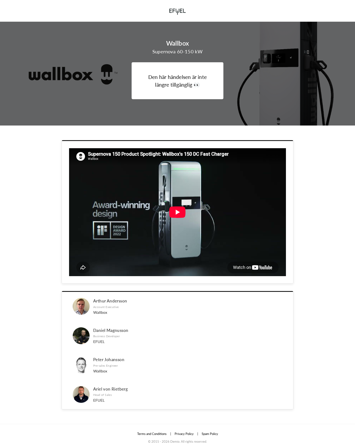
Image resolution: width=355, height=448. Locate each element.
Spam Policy (210, 433)
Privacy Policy (184, 433)
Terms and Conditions (152, 433)
